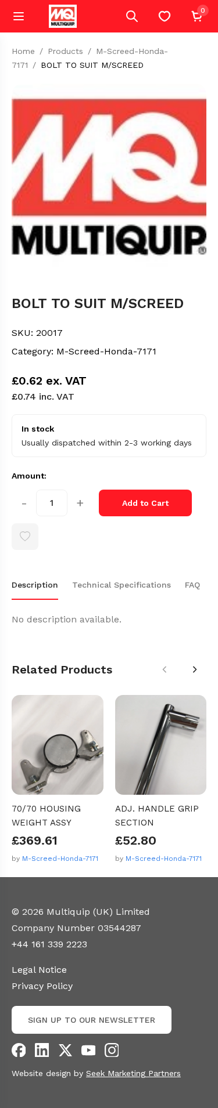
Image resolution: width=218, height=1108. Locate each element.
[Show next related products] (194, 669)
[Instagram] (112, 1050)
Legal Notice (39, 969)
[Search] (132, 16)
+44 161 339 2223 (49, 944)
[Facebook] (19, 1050)
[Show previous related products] (164, 669)
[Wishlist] (164, 16)
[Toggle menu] (19, 16)
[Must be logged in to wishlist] (25, 536)
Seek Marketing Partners (133, 1073)
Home (23, 51)
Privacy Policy (42, 985)
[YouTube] (88, 1050)
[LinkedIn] (42, 1050)
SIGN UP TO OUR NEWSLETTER (91, 1019)
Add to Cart (145, 503)
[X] (65, 1050)
